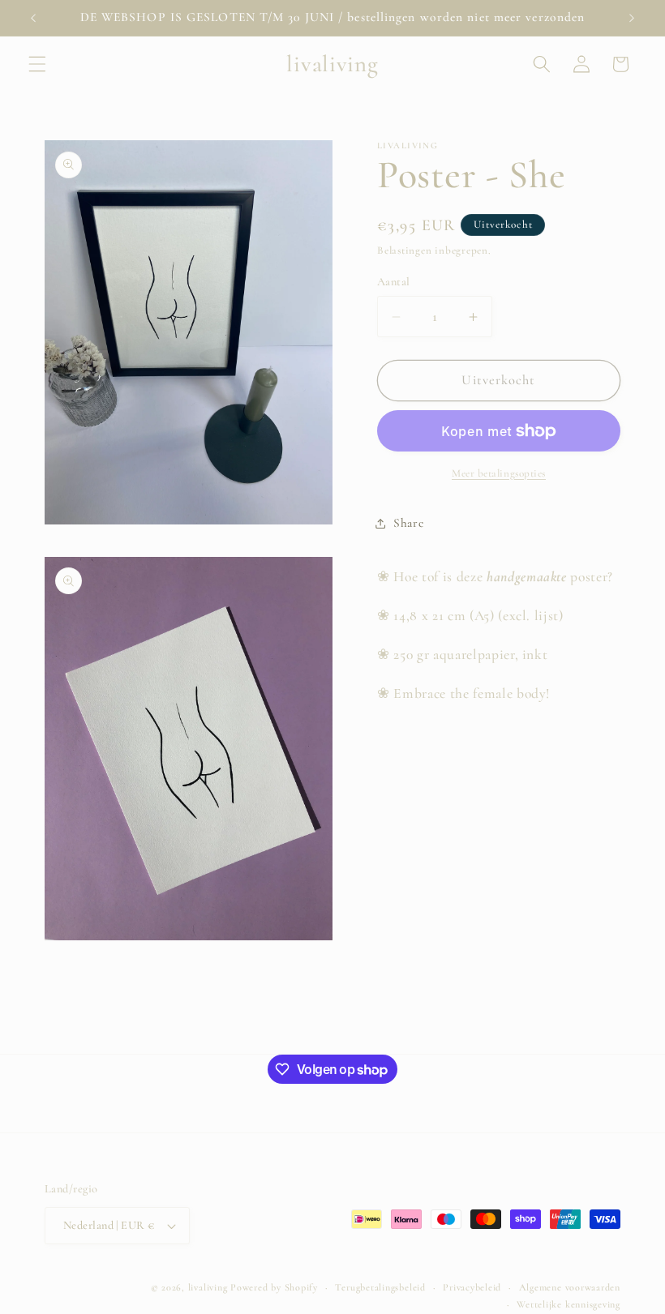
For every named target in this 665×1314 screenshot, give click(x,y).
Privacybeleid (472, 1287)
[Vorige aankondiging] (33, 18)
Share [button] (408, 523)
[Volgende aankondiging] (632, 18)
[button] (37, 64)
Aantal (393, 282)
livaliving (208, 1287)
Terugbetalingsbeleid (380, 1287)
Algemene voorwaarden (569, 1287)
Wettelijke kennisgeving (568, 1304)
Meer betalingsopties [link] (499, 473)
